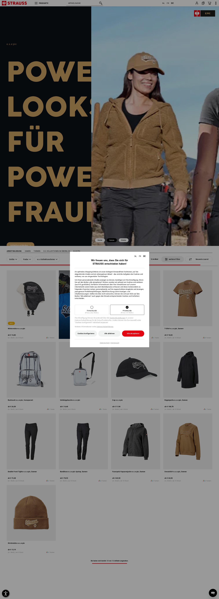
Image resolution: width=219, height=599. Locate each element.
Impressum (115, 343)
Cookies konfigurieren (86, 333)
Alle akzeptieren (133, 333)
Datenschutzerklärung (105, 327)
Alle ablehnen (109, 333)
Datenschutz (104, 343)
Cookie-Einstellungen (117, 318)
